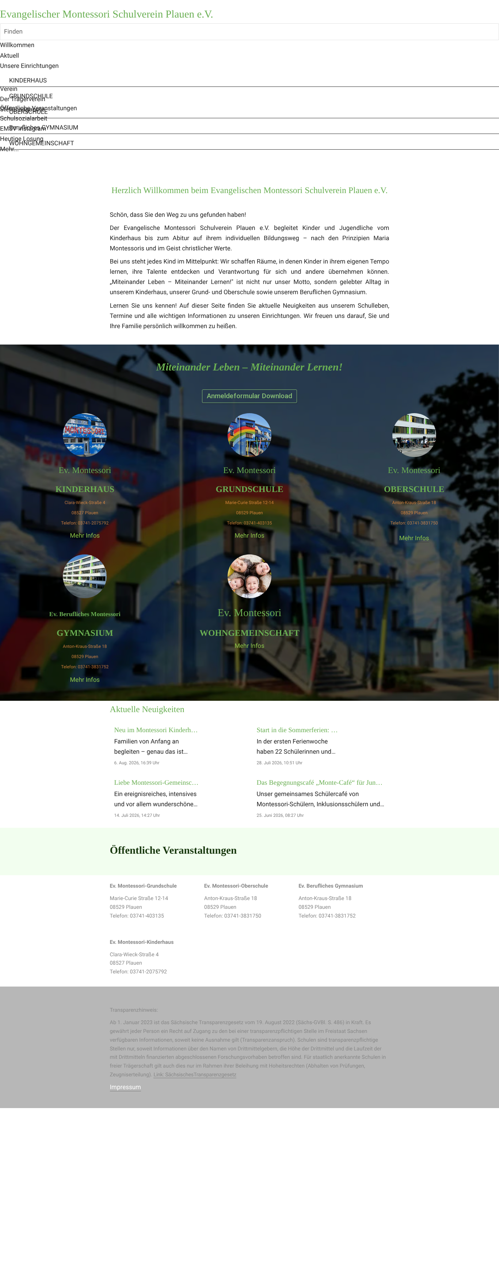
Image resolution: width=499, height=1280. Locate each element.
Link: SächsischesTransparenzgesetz (194, 1075)
